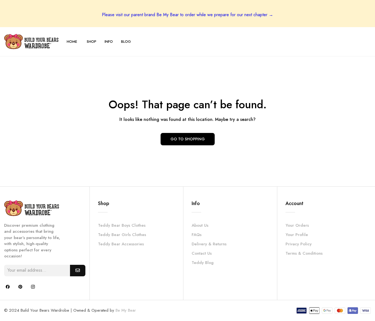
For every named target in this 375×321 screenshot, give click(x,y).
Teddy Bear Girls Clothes (122, 235)
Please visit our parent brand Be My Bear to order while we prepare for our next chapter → (187, 15)
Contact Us (202, 253)
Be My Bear (126, 310)
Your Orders (297, 225)
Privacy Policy (299, 244)
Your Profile (297, 235)
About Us (200, 225)
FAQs (197, 235)
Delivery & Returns (209, 244)
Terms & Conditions (304, 253)
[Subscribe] (77, 270)
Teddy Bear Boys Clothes (121, 225)
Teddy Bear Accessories (121, 244)
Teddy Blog (203, 263)
